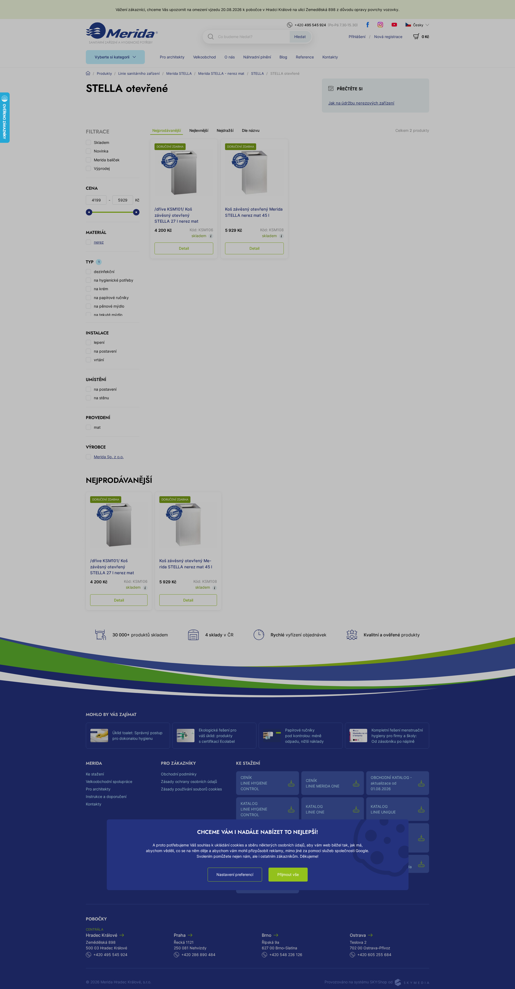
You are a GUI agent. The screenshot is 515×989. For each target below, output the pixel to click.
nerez (99, 242)
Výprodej (102, 168)
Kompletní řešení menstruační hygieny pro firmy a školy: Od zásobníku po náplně (397, 736)
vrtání (99, 359)
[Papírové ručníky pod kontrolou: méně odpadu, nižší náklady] (272, 735)
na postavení (105, 351)
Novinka (101, 151)
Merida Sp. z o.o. (109, 456)
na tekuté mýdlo (108, 314)
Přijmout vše (288, 874)
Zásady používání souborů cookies (191, 789)
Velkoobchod (204, 57)
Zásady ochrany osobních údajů (189, 781)
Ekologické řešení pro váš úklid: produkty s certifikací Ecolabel (217, 736)
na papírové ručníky (111, 297)
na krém (101, 288)
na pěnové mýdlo (109, 306)
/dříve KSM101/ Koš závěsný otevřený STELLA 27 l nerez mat (176, 215)
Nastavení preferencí (234, 874)
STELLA (257, 73)
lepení (99, 342)
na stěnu (101, 397)
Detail (184, 248)
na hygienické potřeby (113, 280)
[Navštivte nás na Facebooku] (367, 25)
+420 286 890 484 (198, 954)
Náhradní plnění (257, 57)
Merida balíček (107, 160)
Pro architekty (172, 57)
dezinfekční (104, 271)
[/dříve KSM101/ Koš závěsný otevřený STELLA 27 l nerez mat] (183, 172)
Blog (283, 57)
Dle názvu (250, 130)
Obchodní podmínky (179, 774)
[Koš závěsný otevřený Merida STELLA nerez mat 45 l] (254, 172)
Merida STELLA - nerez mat (221, 73)
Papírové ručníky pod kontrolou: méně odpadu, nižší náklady (304, 736)
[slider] (89, 212)
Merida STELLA (179, 73)
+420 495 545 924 (110, 954)
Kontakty (330, 57)
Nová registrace (388, 36)
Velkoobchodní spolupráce (109, 781)
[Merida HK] (122, 33)
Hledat (300, 36)
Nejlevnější (198, 130)
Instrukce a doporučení (106, 796)
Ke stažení (95, 774)
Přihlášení (357, 36)
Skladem (101, 142)
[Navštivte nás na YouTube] (394, 25)
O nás (230, 57)
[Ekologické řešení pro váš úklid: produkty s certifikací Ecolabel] (185, 735)
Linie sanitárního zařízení (139, 73)
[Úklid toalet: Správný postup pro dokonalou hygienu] (99, 735)
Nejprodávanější (166, 130)
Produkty (104, 73)
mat (97, 427)
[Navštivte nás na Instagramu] (380, 25)
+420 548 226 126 (285, 954)
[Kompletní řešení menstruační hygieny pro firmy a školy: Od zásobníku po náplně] (358, 735)
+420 (310, 25)
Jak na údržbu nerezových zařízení (361, 103)
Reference (305, 57)
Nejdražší (225, 130)
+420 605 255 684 (374, 954)
